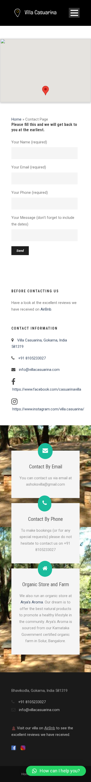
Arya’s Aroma (31, 602)
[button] (45, 90)
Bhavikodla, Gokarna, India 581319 (39, 690)
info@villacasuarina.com (39, 369)
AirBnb (45, 309)
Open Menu (74, 13)
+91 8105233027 (31, 358)
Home (16, 119)
